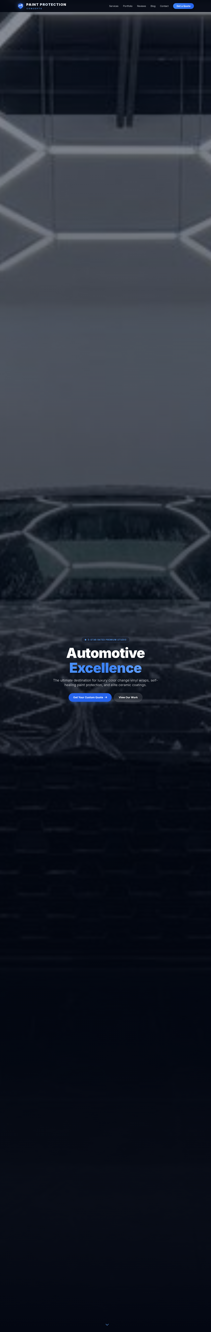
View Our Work (128, 697)
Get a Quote (183, 6)
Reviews (141, 6)
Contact (164, 6)
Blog (153, 6)
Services (113, 6)
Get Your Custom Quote (88, 697)
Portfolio (127, 6)
